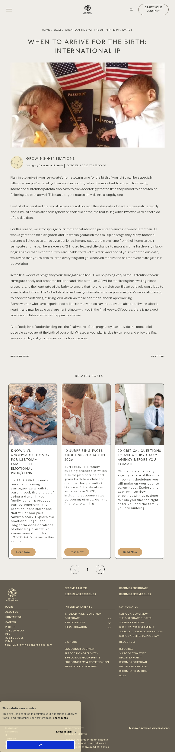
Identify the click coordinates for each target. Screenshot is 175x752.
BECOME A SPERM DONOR (135, 594)
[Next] (100, 569)
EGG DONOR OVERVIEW (80, 649)
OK (40, 744)
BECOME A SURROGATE (133, 588)
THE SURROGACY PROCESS (135, 618)
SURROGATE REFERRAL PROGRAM (139, 636)
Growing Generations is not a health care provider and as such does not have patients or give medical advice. (87, 744)
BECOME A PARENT (76, 588)
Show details (64, 731)
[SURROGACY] (109, 618)
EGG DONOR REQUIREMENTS (82, 658)
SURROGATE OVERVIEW (133, 614)
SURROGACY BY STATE (132, 653)
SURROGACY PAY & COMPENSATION (141, 632)
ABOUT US (11, 612)
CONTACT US (13, 617)
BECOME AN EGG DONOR (80, 594)
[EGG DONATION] (109, 623)
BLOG (57, 29)
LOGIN (9, 607)
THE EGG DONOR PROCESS (81, 653)
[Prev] (74, 569)
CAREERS (10, 622)
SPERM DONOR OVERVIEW (81, 667)
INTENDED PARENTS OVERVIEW (83, 614)
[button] (153, 9)
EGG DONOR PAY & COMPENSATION (87, 662)
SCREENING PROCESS (131, 623)
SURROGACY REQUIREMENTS (136, 627)
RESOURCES (126, 649)
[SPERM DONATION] (109, 627)
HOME (46, 29)
